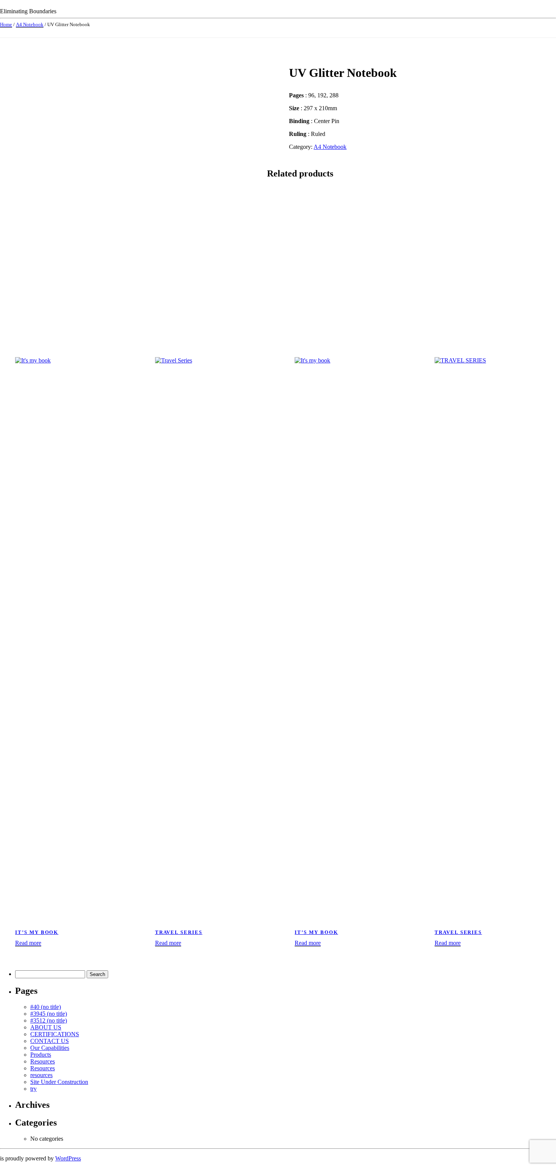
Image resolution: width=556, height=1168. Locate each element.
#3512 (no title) (48, 1020)
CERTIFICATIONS (54, 1034)
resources (41, 1075)
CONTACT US (49, 1041)
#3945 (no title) (48, 1013)
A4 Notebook (29, 24)
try (33, 1088)
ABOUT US (45, 1027)
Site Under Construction (59, 1082)
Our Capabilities (49, 1048)
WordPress (68, 1158)
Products (40, 1054)
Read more (28, 943)
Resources (42, 1061)
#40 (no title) (45, 1007)
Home (6, 24)
